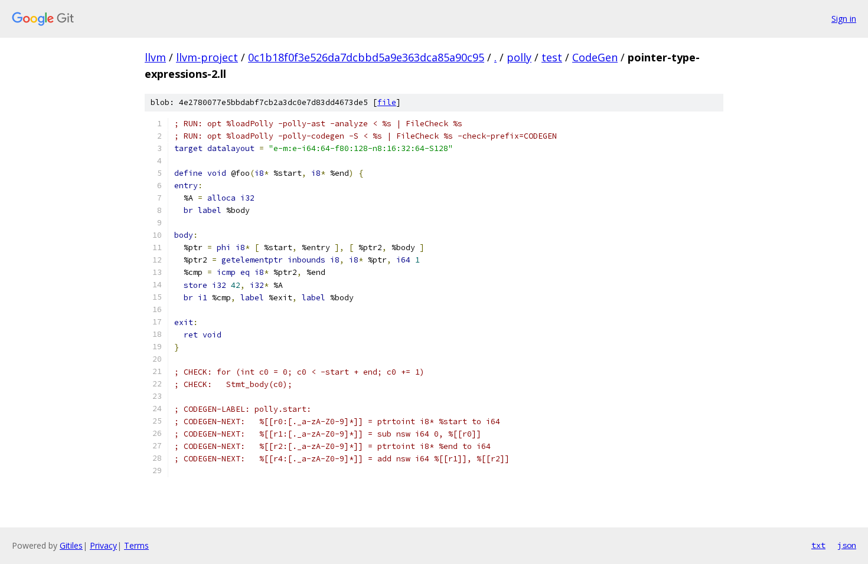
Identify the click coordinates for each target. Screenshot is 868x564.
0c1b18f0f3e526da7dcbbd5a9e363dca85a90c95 (366, 57)
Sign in (843, 18)
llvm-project (207, 57)
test (551, 57)
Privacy (103, 545)
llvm (155, 57)
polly (519, 57)
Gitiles (71, 545)
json (846, 545)
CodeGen (595, 57)
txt (818, 545)
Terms (136, 545)
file (386, 102)
